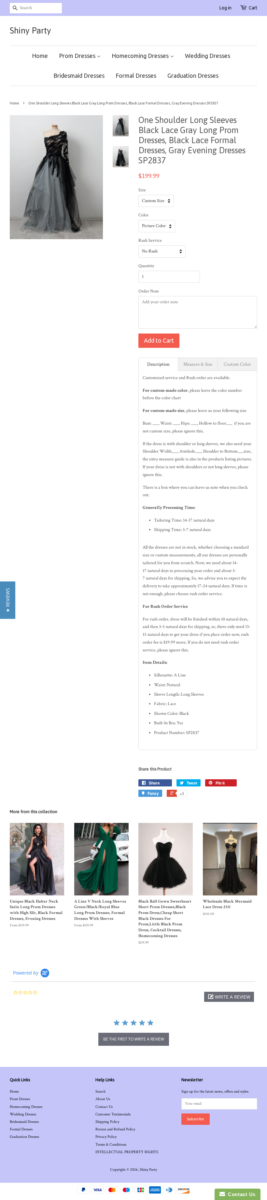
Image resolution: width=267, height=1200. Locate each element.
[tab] (158, 364)
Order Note (148, 291)
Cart (253, 7)
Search (100, 1091)
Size (142, 190)
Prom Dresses (78, 55)
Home (40, 55)
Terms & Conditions (110, 1144)
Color (143, 215)
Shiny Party (30, 30)
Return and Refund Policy (115, 1129)
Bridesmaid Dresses (79, 75)
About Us (102, 1099)
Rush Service (150, 240)
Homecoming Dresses (141, 55)
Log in (225, 7)
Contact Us (104, 1106)
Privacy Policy (106, 1136)
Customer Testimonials (113, 1114)
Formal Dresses (136, 75)
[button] (229, 997)
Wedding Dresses (207, 55)
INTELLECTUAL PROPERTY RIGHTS (126, 1152)
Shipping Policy (107, 1121)
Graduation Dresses (192, 75)
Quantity (146, 266)
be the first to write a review (133, 1039)
